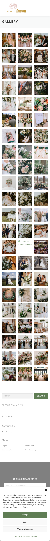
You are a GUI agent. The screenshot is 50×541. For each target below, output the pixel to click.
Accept (25, 515)
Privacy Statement (30, 536)
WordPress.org (30, 450)
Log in (4, 445)
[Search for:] (17, 396)
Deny (25, 522)
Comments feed (7, 450)
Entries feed (29, 445)
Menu (45, 5)
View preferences (25, 529)
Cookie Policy (17, 536)
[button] (46, 490)
